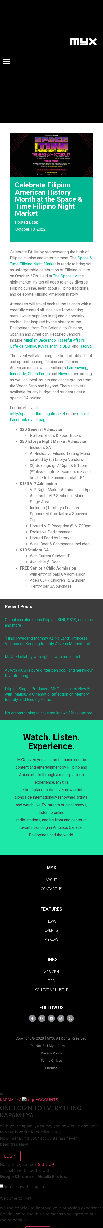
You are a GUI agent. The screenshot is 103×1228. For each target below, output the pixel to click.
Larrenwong (77, 367)
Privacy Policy (51, 1053)
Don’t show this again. (24, 1187)
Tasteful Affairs (71, 340)
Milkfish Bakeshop (40, 340)
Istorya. (86, 346)
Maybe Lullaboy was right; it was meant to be (44, 656)
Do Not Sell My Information (51, 1046)
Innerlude (18, 373)
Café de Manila (23, 346)
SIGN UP (46, 1164)
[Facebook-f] (32, 1018)
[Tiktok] (61, 1018)
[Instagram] (42, 1018)
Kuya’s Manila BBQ (54, 346)
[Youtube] (51, 1018)
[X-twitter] (70, 1018)
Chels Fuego (39, 373)
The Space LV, (65, 276)
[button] (8, 61)
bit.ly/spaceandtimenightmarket (37, 413)
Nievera (65, 373)
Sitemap (51, 1068)
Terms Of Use (51, 1060)
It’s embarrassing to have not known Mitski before (48, 713)
